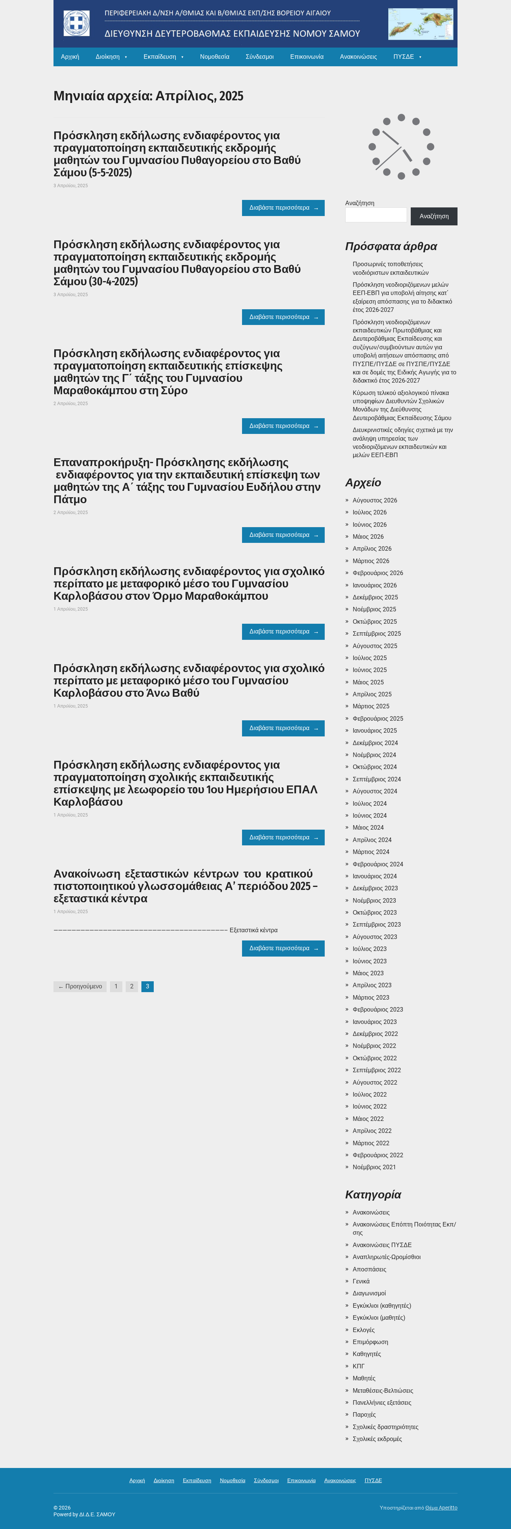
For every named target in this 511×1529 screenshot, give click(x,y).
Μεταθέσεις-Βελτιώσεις (383, 1390)
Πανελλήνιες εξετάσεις (382, 1402)
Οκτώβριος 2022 (375, 1058)
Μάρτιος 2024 (371, 851)
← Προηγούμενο (80, 986)
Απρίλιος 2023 (372, 985)
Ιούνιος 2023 (370, 961)
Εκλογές (364, 1330)
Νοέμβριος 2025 (374, 609)
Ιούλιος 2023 (370, 948)
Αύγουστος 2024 (375, 791)
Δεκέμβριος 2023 (375, 888)
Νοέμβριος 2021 (374, 1167)
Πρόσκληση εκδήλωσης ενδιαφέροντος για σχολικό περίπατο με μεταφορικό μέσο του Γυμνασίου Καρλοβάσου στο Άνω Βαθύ (189, 681)
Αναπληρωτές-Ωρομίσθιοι (387, 1257)
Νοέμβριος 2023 (374, 900)
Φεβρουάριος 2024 (378, 864)
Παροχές (364, 1414)
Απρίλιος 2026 (372, 548)
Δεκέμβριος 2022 (375, 1033)
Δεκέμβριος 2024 (375, 743)
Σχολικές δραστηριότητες (386, 1427)
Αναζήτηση (359, 203)
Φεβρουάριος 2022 (378, 1155)
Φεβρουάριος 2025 (378, 718)
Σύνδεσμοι (260, 56)
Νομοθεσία (214, 56)
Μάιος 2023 (368, 973)
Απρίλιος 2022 (372, 1130)
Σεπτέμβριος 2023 (377, 924)
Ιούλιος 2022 (370, 1094)
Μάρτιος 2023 (371, 997)
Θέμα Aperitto (441, 1508)
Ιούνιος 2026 (370, 524)
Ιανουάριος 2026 (375, 585)
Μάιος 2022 (368, 1118)
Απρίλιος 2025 (372, 694)
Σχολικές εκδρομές (377, 1439)
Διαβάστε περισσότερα (279, 207)
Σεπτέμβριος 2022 (377, 1070)
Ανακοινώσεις (358, 56)
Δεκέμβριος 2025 (375, 597)
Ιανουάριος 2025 (375, 730)
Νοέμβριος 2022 (374, 1045)
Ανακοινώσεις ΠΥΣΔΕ (382, 1245)
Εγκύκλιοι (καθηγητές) (382, 1305)
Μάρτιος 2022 (371, 1143)
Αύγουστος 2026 (375, 500)
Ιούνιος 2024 (370, 815)
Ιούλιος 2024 (370, 803)
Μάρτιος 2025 (371, 706)
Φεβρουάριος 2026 (378, 573)
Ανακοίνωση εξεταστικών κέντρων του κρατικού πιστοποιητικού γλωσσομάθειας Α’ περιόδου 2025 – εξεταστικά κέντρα (185, 886)
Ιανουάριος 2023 (375, 1021)
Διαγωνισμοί (369, 1293)
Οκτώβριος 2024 (375, 766)
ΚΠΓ (359, 1366)
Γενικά (361, 1281)
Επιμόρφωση (370, 1342)
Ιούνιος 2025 (370, 670)
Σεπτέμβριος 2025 (377, 633)
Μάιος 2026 (368, 536)
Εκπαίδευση (160, 56)
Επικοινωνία (307, 56)
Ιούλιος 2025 (370, 658)
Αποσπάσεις (369, 1269)
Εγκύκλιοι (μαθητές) (379, 1317)
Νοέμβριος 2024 (374, 755)
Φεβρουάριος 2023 (378, 1009)
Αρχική (70, 56)
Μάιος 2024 (368, 827)
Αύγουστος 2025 (375, 646)
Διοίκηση (108, 56)
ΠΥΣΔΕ (404, 56)
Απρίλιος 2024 (372, 839)
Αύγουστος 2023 (375, 936)
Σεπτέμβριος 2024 (377, 779)
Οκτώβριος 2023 (375, 912)
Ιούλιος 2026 (370, 512)
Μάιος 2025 (368, 682)
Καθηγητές (367, 1354)
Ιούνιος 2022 (370, 1106)
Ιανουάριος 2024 (375, 876)
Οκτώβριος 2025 (375, 621)
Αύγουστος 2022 (375, 1082)
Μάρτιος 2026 (371, 561)
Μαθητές (364, 1378)
